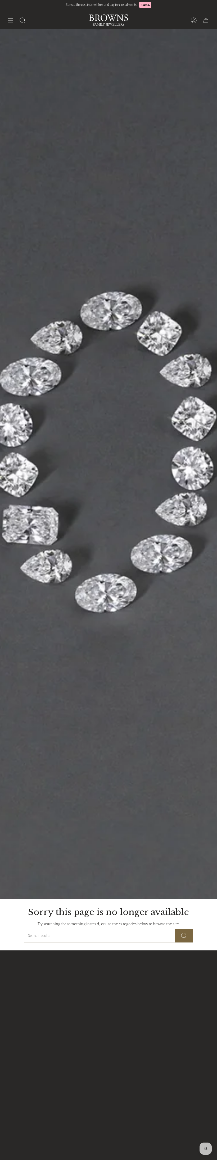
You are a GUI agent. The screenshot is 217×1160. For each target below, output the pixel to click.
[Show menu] (10, 20)
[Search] (184, 935)
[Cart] (206, 20)
